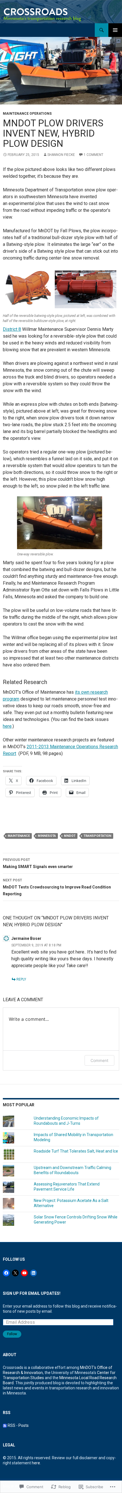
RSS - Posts (18, 1425)
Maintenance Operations (27, 114)
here (7, 726)
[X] (15, 1273)
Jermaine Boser (26, 938)
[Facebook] (6, 1273)
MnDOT (69, 836)
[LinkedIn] (33, 1273)
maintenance (19, 836)
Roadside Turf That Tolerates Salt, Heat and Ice (76, 1151)
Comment (99, 1060)
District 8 (12, 329)
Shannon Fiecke (61, 155)
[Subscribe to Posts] (5, 1425)
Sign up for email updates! (31, 1293)
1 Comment (93, 155)
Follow (12, 1334)
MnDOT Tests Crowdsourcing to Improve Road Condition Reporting (57, 887)
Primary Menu (115, 30)
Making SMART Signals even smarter (38, 863)
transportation (97, 836)
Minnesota (47, 836)
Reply (21, 979)
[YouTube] (24, 1273)
